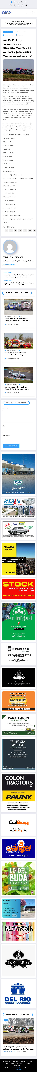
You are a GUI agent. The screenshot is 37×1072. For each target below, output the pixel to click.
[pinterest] (25, 230)
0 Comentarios (21, 35)
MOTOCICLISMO (20, 1069)
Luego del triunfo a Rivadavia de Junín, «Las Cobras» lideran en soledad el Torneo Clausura (18, 284)
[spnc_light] (35, 13)
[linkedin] (15, 230)
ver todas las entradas (9, 264)
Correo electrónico (7, 435)
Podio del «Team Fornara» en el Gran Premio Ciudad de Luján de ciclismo (17, 1054)
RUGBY (28, 1069)
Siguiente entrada (8, 280)
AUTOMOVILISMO (7, 32)
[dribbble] (18, 5)
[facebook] (6, 230)
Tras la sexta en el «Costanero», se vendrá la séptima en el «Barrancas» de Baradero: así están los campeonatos (17, 320)
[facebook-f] (10, 5)
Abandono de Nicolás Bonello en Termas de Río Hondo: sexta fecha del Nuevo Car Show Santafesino (16, 388)
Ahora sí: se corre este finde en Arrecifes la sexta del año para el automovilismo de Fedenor (16, 354)
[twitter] (11, 230)
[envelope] (20, 230)
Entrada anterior (8, 272)
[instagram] (22, 5)
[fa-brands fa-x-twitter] (14, 5)
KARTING (13, 1069)
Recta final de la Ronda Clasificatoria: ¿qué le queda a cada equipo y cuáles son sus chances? (18, 276)
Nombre (4, 426)
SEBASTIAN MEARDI (21, 32)
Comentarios (5, 409)
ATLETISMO (15, 1067)
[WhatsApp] (30, 230)
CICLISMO (6, 1019)
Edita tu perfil (25, 261)
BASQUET (23, 1067)
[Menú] (26, 13)
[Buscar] (31, 12)
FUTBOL (6, 1069)
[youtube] (26, 5)
